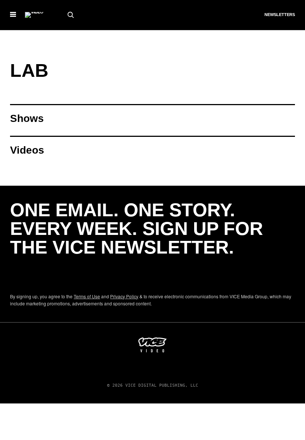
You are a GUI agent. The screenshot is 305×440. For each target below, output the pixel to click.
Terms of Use (87, 296)
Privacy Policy (124, 296)
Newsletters (279, 14)
